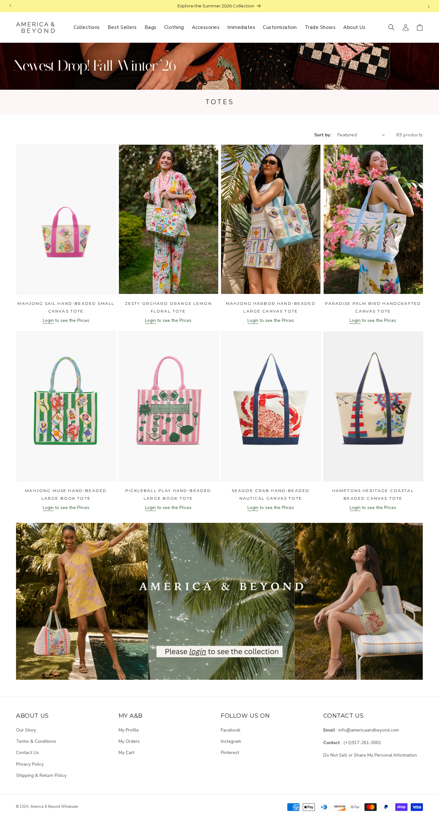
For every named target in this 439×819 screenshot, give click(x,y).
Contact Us (27, 753)
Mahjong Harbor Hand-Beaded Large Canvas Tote (271, 307)
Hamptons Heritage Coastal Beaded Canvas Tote (373, 494)
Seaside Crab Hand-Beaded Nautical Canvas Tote (270, 494)
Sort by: (322, 135)
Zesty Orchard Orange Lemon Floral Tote (168, 307)
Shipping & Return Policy (41, 775)
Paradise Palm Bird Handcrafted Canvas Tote (373, 307)
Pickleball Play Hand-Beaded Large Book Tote (168, 494)
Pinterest (230, 753)
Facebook (230, 730)
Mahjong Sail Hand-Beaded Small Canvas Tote (65, 307)
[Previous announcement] (10, 6)
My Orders (129, 741)
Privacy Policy (30, 764)
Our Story (26, 730)
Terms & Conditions (36, 741)
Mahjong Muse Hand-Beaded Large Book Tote (66, 494)
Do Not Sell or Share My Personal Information (370, 755)
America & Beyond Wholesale (54, 806)
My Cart (126, 753)
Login (48, 320)
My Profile (129, 730)
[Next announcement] (429, 6)
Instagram (231, 741)
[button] (391, 27)
